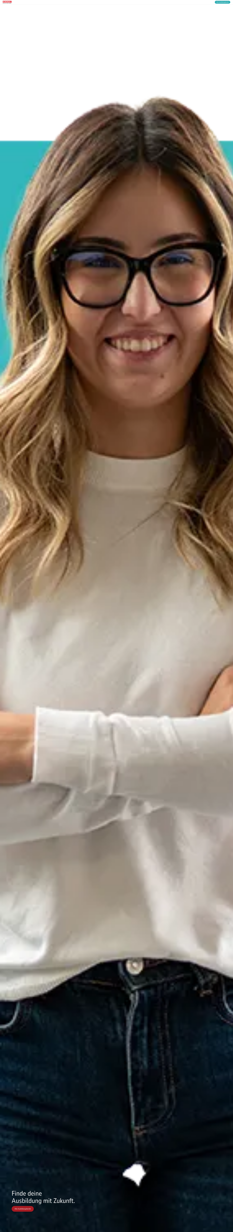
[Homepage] (7, 2)
